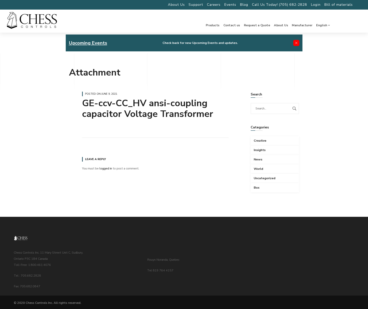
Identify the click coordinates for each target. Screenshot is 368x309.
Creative (260, 141)
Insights (260, 150)
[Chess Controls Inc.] (32, 21)
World (258, 169)
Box (257, 188)
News (258, 159)
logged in (105, 168)
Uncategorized (264, 178)
